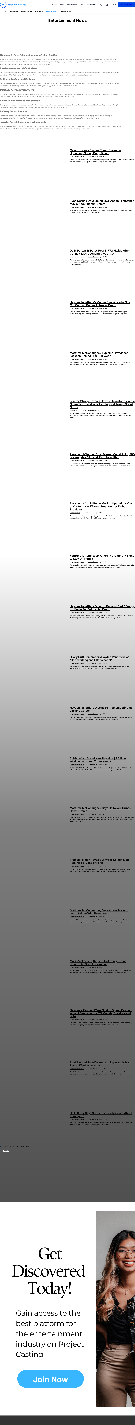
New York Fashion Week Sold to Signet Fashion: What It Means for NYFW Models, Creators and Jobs (101, 1013)
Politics (69, 39)
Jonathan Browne (93, 156)
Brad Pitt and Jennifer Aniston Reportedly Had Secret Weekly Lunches (100, 1064)
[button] (107, 4)
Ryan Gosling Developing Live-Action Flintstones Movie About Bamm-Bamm (102, 202)
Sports (69, 40)
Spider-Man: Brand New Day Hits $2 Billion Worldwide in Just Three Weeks (98, 760)
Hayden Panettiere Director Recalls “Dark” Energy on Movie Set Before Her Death (102, 608)
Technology (69, 42)
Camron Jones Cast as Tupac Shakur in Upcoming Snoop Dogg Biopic (95, 152)
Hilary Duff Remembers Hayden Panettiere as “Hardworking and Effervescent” (99, 658)
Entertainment (69, 29)
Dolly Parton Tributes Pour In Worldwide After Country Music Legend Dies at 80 (100, 252)
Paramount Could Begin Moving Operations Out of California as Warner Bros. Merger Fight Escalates (101, 506)
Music (69, 37)
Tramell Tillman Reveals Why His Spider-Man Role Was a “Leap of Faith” (99, 861)
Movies (69, 35)
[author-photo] (87, 157)
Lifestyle (69, 34)
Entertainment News (77, 156)
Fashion (69, 30)
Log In (114, 4)
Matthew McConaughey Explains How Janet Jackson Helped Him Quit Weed (99, 354)
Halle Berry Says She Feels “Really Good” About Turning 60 (101, 1114)
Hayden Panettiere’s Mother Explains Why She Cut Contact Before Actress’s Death (100, 304)
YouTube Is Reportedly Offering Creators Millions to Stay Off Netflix (102, 557)
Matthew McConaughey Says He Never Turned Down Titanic (100, 809)
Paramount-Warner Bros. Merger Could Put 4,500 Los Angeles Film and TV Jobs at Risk (102, 456)
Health (69, 32)
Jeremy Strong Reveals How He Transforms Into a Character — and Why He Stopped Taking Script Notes (102, 404)
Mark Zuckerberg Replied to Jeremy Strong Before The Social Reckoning (98, 962)
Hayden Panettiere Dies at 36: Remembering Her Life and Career (102, 709)
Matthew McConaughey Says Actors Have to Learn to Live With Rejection (99, 912)
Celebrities (69, 27)
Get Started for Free (126, 4)
